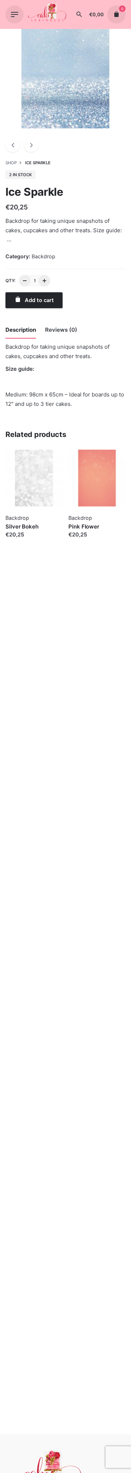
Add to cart (20, 542)
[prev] (12, 144)
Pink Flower (83, 526)
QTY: (10, 280)
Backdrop (43, 256)
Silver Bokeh (22, 526)
